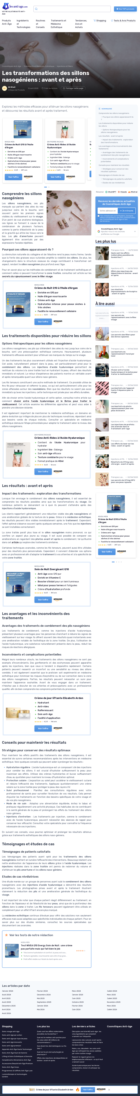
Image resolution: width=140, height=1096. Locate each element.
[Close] (119, 455)
